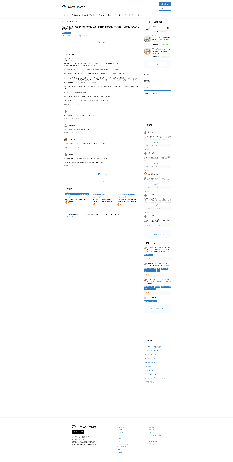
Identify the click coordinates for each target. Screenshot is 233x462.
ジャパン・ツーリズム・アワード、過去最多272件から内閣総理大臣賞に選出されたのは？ (159, 281)
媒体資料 (148, 366)
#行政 (99, 194)
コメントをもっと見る (157, 234)
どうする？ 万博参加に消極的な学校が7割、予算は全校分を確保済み (102, 201)
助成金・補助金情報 (150, 93)
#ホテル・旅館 (147, 268)
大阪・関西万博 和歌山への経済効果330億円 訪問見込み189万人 (127, 201)
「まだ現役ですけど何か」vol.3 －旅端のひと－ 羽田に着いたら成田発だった (161, 51)
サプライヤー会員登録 (152, 351)
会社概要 (151, 427)
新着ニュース (76, 15)
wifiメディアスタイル (123, 444)
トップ (66, 15)
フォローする (79, 432)
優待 (132, 15)
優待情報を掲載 (150, 362)
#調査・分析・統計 (126, 194)
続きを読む (101, 42)
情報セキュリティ (153, 432)
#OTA (154, 271)
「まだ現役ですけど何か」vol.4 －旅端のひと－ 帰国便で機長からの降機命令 (161, 39)
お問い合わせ (149, 370)
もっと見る (157, 64)
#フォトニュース (148, 254)
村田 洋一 (71, 58)
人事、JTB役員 (151, 297)
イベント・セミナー (121, 15)
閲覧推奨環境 (149, 382)
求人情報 (147, 74)
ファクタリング (121, 447)
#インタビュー (147, 271)
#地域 (150, 289)
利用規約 (151, 438)
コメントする (101, 181)
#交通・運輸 (164, 268)
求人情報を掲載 (150, 358)
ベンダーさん (99, 15)
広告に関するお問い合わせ (153, 374)
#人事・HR (153, 301)
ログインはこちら (71, 216)
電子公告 (151, 444)
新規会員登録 (165, 4)
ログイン (165, 8)
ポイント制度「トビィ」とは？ (155, 378)
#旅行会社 (146, 286)
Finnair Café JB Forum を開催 (160, 28)
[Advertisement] (122, 6)
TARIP (119, 449)
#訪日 (134, 194)
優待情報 (147, 81)
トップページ (65, 21)
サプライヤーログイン (152, 354)
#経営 (158, 271)
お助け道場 (88, 15)
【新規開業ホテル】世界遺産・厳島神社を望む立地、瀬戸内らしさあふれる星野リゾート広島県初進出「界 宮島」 (158, 249)
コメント (71, 203)
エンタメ (119, 452)
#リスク (69, 32)
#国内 (63, 32)
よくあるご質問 (153, 441)
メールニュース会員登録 (153, 347)
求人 (109, 15)
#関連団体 (157, 286)
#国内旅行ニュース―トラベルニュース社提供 (77, 194)
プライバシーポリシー (155, 435)
